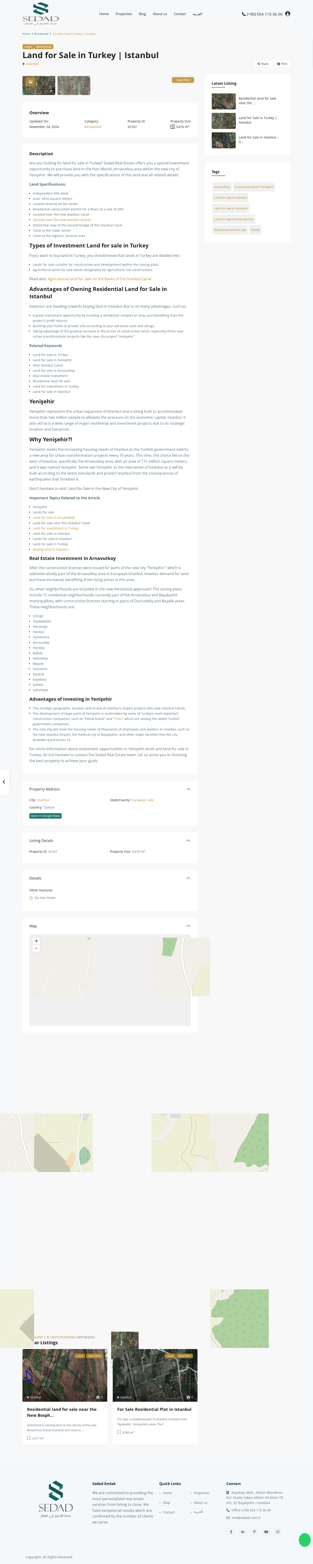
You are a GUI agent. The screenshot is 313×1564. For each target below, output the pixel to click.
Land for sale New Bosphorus (234, 219)
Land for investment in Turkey (56, 528)
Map (33, 926)
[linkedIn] (242, 1532)
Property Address (44, 789)
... (83, 1430)
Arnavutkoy (222, 187)
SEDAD (255, 230)
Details (35, 878)
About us (160, 13)
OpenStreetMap (62, 1337)
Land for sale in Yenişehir (231, 208)
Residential (41, 34)
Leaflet (37, 1337)
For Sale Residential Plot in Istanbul (154, 1409)
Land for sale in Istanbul (230, 198)
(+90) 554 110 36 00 (265, 14)
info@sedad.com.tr (246, 1517)
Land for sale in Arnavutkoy (54, 517)
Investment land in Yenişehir (254, 187)
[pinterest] (254, 1532)
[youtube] (266, 1532)
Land (28, 47)
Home (104, 13)
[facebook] (231, 1532)
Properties (124, 13)
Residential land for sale (230, 230)
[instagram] (278, 1532)
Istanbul (32, 64)
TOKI (118, 719)
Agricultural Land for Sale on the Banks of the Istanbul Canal (99, 278)
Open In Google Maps (45, 816)
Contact (180, 13)
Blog (142, 13)
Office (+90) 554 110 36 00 (251, 1510)
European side (143, 800)
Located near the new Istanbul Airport (62, 219)
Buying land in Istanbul (51, 549)
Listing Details (41, 840)
